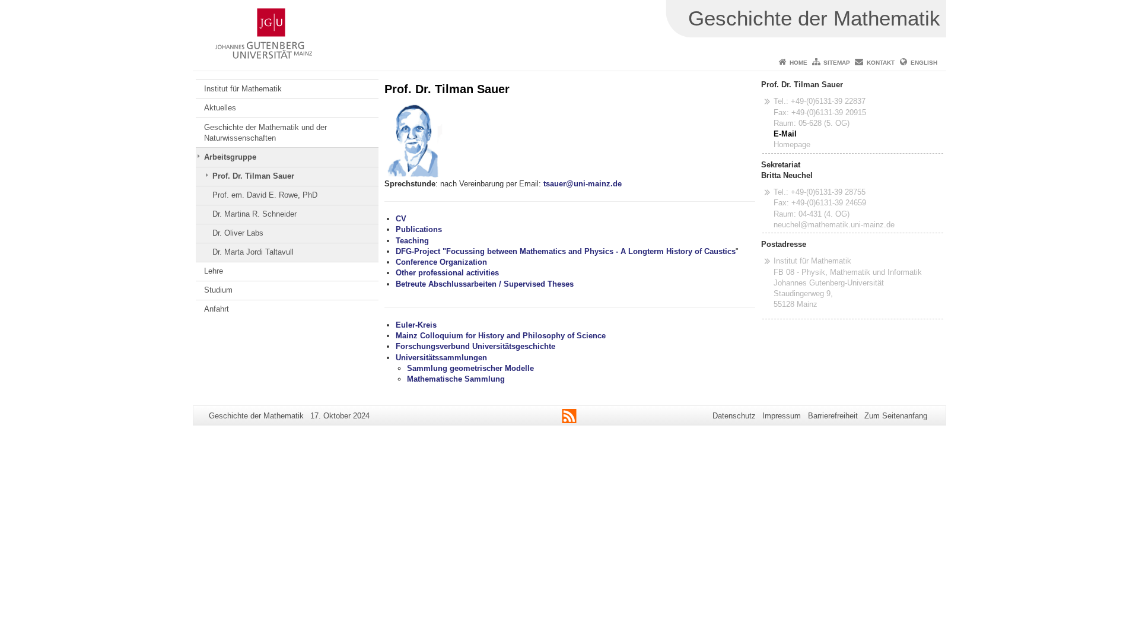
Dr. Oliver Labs (237, 233)
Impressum (781, 415)
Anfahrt (216, 308)
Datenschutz (734, 415)
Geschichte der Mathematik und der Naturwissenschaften (265, 132)
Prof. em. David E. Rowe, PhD (264, 195)
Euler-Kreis (416, 324)
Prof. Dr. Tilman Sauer (253, 176)
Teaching (412, 240)
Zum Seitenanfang (895, 415)
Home (798, 62)
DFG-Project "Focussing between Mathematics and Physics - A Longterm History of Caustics (566, 251)
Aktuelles (220, 107)
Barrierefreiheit (833, 415)
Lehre (213, 270)
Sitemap (836, 62)
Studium (218, 289)
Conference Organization (441, 262)
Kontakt (881, 62)
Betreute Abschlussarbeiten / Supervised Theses (485, 284)
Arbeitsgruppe (230, 157)
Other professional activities (447, 272)
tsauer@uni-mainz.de (582, 183)
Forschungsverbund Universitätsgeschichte (475, 346)
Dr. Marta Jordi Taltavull (253, 251)
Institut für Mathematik (243, 88)
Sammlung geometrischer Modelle (470, 368)
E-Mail (785, 133)
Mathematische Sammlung (456, 379)
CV (401, 218)
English (924, 62)
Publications (419, 229)
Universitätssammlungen (441, 357)
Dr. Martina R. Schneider (254, 214)
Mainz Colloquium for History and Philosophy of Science (501, 335)
